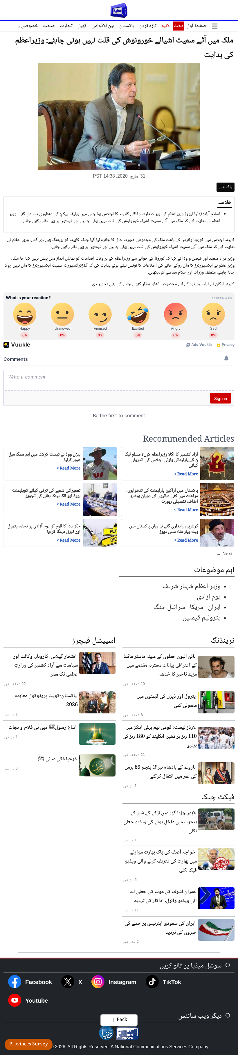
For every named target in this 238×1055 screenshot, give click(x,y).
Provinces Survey (28, 1044)
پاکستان (126, 26)
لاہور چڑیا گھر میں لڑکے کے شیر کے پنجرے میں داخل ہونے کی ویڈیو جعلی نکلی (160, 822)
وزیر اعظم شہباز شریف (192, 586)
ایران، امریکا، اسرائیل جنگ (187, 607)
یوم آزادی (209, 597)
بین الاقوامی (102, 26)
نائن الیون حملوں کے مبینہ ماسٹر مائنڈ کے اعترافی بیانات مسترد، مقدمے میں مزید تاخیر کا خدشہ (160, 665)
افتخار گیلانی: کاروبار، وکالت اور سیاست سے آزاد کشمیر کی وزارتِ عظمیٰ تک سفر (45, 665)
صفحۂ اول (196, 26)
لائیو (165, 26)
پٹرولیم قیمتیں (202, 618)
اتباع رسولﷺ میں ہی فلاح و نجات (42, 727)
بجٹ (178, 26)
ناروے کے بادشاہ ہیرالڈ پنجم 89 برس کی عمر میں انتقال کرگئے (161, 772)
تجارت (66, 26)
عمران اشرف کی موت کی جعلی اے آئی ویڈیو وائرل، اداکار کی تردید (163, 896)
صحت (49, 26)
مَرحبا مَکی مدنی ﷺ (57, 759)
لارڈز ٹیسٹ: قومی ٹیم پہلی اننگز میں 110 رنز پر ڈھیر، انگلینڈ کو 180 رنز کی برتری (159, 736)
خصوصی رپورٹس (21, 26)
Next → (225, 554)
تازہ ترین (147, 26)
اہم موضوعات (214, 570)
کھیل (81, 26)
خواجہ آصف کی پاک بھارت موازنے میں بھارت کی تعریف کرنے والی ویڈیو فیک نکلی (161, 861)
